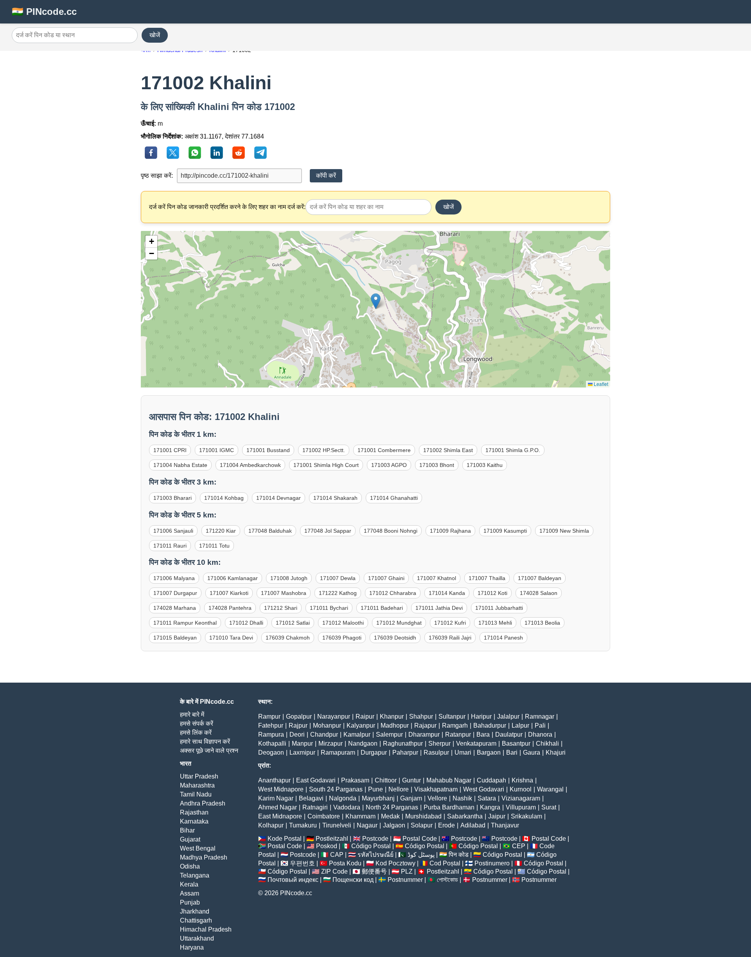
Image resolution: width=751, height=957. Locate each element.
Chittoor (386, 780)
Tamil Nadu (196, 794)
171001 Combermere (384, 450)
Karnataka (194, 821)
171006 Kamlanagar (232, 578)
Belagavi (311, 798)
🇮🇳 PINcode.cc (44, 11)
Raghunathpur (403, 743)
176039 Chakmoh (288, 637)
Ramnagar (539, 716)
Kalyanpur (361, 725)
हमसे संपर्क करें (196, 723)
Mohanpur (327, 725)
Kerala (189, 884)
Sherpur (439, 743)
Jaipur (496, 816)
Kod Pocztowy (395, 863)
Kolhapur (271, 825)
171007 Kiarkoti (229, 593)
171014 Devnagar (278, 498)
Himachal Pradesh (206, 929)
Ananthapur (274, 780)
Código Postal (371, 846)
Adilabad (472, 825)
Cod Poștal (444, 863)
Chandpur (324, 734)
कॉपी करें (326, 175)
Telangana (194, 875)
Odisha (190, 866)
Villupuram (521, 807)
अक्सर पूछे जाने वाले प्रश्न (209, 750)
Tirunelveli (336, 825)
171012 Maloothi (343, 623)
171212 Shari (280, 608)
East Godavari (316, 780)
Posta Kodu (345, 863)
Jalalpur (508, 716)
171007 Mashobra (283, 593)
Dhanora (540, 734)
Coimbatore (323, 816)
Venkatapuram (476, 743)
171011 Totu (214, 545)
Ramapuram (338, 752)
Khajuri (556, 752)
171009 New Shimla (564, 531)
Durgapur (374, 752)
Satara (487, 798)
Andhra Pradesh (202, 803)
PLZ (407, 871)
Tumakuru (303, 825)
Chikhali (547, 743)
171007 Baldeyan (539, 578)
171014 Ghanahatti (394, 498)
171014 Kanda (447, 593)
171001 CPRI (170, 450)
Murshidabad (423, 816)
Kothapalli (272, 743)
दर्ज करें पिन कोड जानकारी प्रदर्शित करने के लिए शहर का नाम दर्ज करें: (227, 207)
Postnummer (405, 879)
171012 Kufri (450, 623)
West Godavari (483, 789)
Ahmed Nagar (277, 807)
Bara (483, 734)
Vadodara (346, 807)
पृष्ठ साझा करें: (157, 175)
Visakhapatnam (436, 789)
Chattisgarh (196, 920)
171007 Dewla (338, 578)
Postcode (375, 838)
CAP (336, 854)
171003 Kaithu (485, 465)
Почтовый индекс (293, 879)
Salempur (389, 734)
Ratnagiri (315, 807)
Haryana (192, 947)
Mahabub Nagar (448, 780)
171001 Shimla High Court (326, 465)
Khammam (360, 816)
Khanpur (392, 716)
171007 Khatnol (436, 578)
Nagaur (367, 825)
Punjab (190, 902)
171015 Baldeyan (175, 637)
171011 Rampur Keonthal (185, 623)
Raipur (365, 716)
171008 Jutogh (288, 578)
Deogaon (271, 752)
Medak (390, 816)
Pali (540, 725)
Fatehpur (270, 725)
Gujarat (190, 839)
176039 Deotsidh (395, 637)
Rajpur (298, 725)
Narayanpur (333, 716)
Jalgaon (394, 825)
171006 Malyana (174, 578)
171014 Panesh (503, 637)
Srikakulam (526, 816)
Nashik (462, 798)
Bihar (187, 830)
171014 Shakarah (335, 498)
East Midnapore (280, 816)
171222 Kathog (338, 593)
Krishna (522, 780)
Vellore (437, 798)
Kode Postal (285, 838)
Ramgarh (455, 725)
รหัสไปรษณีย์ (375, 854)
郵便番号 (374, 871)
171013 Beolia (542, 623)
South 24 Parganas (336, 789)
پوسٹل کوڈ (421, 854)
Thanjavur (505, 825)
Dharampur (424, 734)
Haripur (481, 716)
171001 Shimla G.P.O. (512, 450)
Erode (446, 825)
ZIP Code (334, 871)
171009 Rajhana (450, 531)
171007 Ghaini (386, 578)
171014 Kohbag (224, 498)
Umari (463, 752)
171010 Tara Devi (231, 637)
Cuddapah (491, 780)
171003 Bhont (436, 465)
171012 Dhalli (246, 623)
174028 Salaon (538, 593)
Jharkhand (194, 911)
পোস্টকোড (447, 879)
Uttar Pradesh (199, 776)
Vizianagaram (520, 798)
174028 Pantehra (230, 608)
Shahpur (421, 716)
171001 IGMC (216, 450)
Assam (189, 893)
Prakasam (355, 780)
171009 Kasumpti (505, 531)
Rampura (271, 734)
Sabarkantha (465, 816)
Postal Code (419, 838)
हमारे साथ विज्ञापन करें (205, 741)
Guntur (411, 780)
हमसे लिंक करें (196, 732)
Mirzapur (330, 743)
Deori (297, 734)
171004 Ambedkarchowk (250, 465)
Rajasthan (194, 812)
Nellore (398, 789)
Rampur (269, 716)
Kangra (490, 807)
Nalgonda (342, 798)
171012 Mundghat (399, 623)
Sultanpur (451, 716)
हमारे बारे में (192, 714)
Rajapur (425, 725)
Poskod (326, 846)
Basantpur (516, 743)
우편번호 (302, 863)
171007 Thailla (487, 578)
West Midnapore (281, 789)
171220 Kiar (221, 531)
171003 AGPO (389, 465)
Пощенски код (353, 879)
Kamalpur (356, 734)
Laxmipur (302, 752)
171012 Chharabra (392, 593)
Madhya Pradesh (203, 857)
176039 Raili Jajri (450, 637)
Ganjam (411, 798)
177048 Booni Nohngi (390, 531)
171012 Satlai (293, 623)
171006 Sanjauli (173, 531)
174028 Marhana (174, 608)
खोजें (154, 35)
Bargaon (489, 752)
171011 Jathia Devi (439, 608)
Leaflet (600, 383)
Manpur (302, 743)
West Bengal (198, 848)
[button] (376, 301)
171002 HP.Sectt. (323, 450)
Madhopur (395, 725)
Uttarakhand (197, 938)
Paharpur (405, 752)
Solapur (422, 825)
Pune (375, 789)
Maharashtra (197, 785)
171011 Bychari (329, 608)
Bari (511, 752)
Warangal (550, 789)
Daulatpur (509, 734)
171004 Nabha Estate (180, 465)
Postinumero (492, 863)
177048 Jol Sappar (327, 531)
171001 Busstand (268, 450)
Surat (548, 807)
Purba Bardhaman (449, 807)
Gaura (531, 752)
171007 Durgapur (175, 593)
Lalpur (520, 725)
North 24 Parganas (392, 807)
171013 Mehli (495, 623)
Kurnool (521, 789)
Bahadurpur (489, 725)
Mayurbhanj (378, 798)
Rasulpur (436, 752)
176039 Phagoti (341, 637)
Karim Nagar (275, 798)
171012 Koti (492, 593)
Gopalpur (299, 716)
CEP (518, 846)
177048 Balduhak (270, 531)
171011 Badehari (382, 608)
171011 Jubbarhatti (499, 608)
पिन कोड (459, 854)
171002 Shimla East (448, 450)
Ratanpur (458, 734)
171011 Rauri (170, 545)
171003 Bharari (172, 498)
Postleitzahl (332, 838)
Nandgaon (362, 743)
